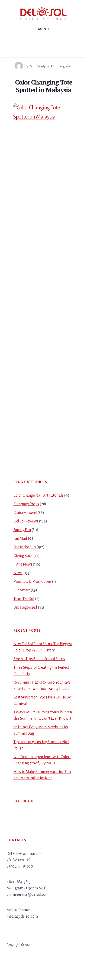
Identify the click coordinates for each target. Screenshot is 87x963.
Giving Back (23, 556)
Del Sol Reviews (25, 521)
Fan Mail (20, 538)
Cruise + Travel (25, 513)
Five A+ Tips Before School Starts (39, 659)
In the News (22, 564)
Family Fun (22, 530)
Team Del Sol (23, 599)
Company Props (26, 504)
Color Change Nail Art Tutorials (38, 495)
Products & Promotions (32, 582)
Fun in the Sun (24, 547)
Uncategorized (25, 607)
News (18, 573)
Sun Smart (21, 590)
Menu (43, 29)
